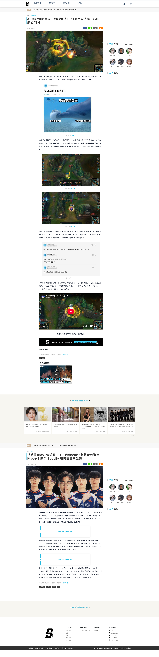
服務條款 (57, 648)
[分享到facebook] (85, 28)
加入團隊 (70, 648)
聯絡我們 (37, 648)
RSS (112, 631)
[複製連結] (95, 28)
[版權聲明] (65, 354)
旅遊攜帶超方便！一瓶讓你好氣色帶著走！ (65, 425)
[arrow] (27, 4)
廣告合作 (43, 648)
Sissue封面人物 (85, 631)
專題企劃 (68, 638)
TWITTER (113, 635)
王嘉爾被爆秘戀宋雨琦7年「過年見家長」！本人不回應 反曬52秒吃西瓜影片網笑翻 (55, 10)
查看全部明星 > (129, 44)
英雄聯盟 (41, 358)
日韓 (67, 635)
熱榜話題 (68, 640)
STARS (80, 4)
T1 (58, 587)
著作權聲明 (64, 648)
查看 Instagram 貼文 (65, 531)
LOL (54, 587)
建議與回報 (50, 648)
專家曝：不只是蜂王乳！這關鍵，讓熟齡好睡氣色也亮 (37, 425)
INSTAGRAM (114, 640)
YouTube (73, 188)
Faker (48, 587)
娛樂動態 (33, 15)
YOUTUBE (114, 638)
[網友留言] (100, 28)
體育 (32, 451)
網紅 (67, 633)
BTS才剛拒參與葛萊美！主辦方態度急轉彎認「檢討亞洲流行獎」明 (121, 425)
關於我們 (31, 648)
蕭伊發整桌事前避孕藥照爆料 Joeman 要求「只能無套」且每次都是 (93, 426)
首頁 (27, 15)
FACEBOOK (114, 633)
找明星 (96, 631)
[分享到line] (90, 28)
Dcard (73, 135)
